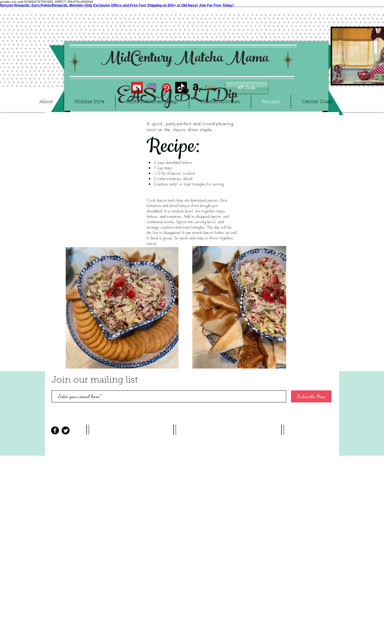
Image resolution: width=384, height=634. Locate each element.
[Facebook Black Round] (55, 430)
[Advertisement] (192, 498)
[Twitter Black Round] (66, 430)
